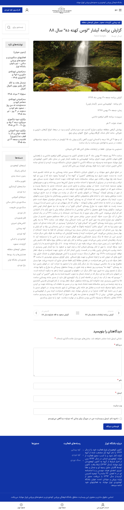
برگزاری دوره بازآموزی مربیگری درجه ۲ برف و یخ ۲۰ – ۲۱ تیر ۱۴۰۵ (16, 122)
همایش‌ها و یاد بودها (16, 254)
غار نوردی (22, 212)
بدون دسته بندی (18, 176)
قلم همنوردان (20, 218)
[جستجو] (8, 27)
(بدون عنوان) (20, 52)
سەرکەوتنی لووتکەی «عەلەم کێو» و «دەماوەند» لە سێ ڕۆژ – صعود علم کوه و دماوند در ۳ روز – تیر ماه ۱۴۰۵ (16, 107)
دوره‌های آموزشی (19, 197)
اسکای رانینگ (20, 170)
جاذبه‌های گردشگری (17, 186)
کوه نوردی (21, 233)
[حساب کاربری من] (27, 10)
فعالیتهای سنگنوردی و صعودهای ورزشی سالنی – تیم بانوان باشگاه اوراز (16, 62)
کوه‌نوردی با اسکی (18, 239)
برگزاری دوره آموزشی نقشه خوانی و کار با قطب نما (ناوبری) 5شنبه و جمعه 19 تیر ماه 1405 (16, 136)
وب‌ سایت (117, 405)
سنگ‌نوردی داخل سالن (16, 202)
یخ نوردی (21, 265)
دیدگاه (118, 345)
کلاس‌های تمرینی (18, 223)
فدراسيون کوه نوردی (12, 10)
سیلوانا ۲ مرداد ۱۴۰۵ (17, 94)
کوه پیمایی (116, 22)
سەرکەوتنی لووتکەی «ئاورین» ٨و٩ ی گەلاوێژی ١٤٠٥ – (17, 74)
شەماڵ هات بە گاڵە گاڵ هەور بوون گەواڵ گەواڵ (16, 85)
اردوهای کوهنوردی (18, 165)
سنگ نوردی (75, 460)
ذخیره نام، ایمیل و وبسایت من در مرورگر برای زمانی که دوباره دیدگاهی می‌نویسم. (83, 418)
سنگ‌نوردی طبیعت (17, 207)
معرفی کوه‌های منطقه (90, 22)
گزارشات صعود (105, 22)
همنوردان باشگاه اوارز (17, 260)
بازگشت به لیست (77, 313)
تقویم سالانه (20, 181)
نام (119, 380)
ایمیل (118, 393)
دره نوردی (21, 191)
